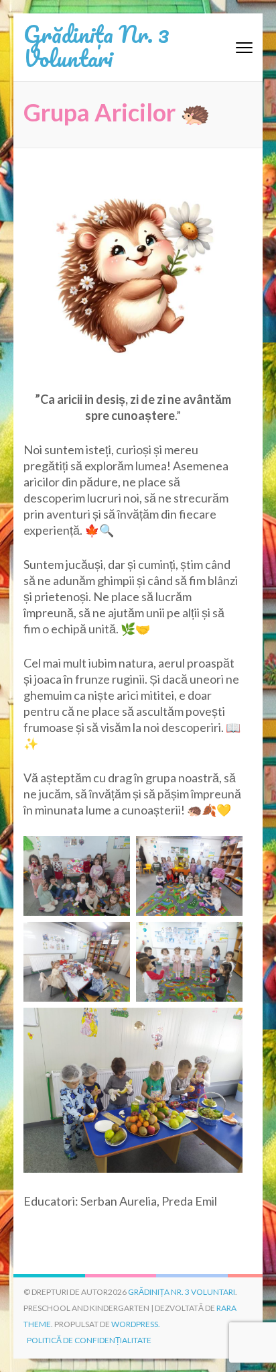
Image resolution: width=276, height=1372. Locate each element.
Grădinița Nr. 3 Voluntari (96, 45)
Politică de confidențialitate (89, 1340)
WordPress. (135, 1324)
